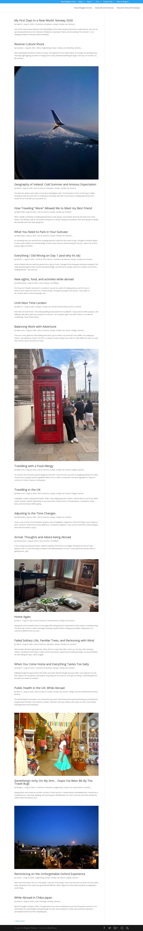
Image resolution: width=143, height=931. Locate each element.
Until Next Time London (30, 303)
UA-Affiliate (54, 283)
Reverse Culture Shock (29, 44)
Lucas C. (19, 878)
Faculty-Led (63, 24)
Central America (52, 620)
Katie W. (19, 901)
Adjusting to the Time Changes (35, 513)
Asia (40, 283)
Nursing (50, 901)
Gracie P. (19, 259)
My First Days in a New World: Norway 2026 (43, 20)
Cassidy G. (20, 48)
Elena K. (19, 692)
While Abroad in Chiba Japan (33, 897)
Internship (70, 48)
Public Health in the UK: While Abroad (39, 688)
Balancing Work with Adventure (35, 326)
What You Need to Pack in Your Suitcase (41, 232)
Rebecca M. (20, 330)
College (80, 2)
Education (50, 188)
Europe (55, 24)
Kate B (18, 188)
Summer (71, 24)
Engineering (46, 48)
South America (78, 787)
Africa (39, 48)
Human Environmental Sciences (63, 307)
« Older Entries (19, 921)
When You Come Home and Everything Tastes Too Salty (51, 664)
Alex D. (18, 620)
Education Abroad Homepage (128, 8)
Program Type (108, 2)
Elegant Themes (30, 928)
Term (97, 2)
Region (89, 2)
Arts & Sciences (40, 188)
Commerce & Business (43, 24)
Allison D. (19, 307)
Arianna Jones (21, 283)
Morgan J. (19, 787)
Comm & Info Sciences (44, 259)
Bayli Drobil (20, 212)
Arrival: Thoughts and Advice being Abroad (43, 537)
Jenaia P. (19, 668)
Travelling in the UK (27, 490)
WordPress (52, 928)
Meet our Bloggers (123, 2)
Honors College (71, 330)
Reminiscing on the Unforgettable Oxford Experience (49, 874)
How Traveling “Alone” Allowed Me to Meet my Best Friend (53, 208)
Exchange (42, 901)
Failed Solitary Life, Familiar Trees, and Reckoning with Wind (54, 640)
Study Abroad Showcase (104, 8)
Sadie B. (19, 24)
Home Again (22, 617)
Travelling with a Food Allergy (33, 466)
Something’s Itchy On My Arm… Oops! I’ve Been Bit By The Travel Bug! (53, 782)
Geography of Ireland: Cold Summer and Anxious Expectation (55, 184)
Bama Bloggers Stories (68, 2)
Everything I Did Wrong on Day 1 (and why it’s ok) (47, 255)
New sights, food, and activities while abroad (44, 279)
